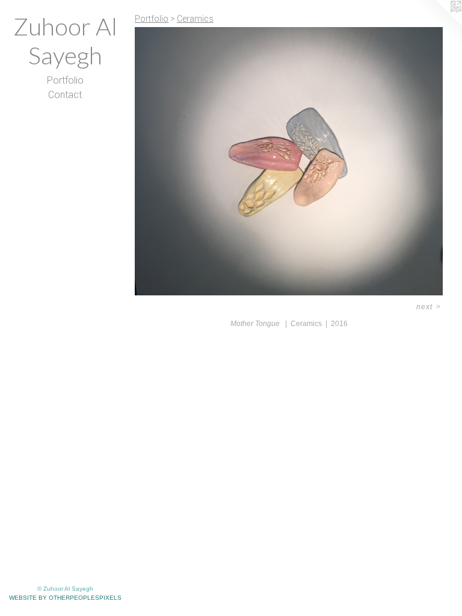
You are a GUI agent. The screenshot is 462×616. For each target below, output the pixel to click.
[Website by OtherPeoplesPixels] (438, 24)
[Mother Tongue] (289, 161)
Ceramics (195, 18)
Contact (65, 94)
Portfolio (65, 80)
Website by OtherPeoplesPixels (65, 597)
